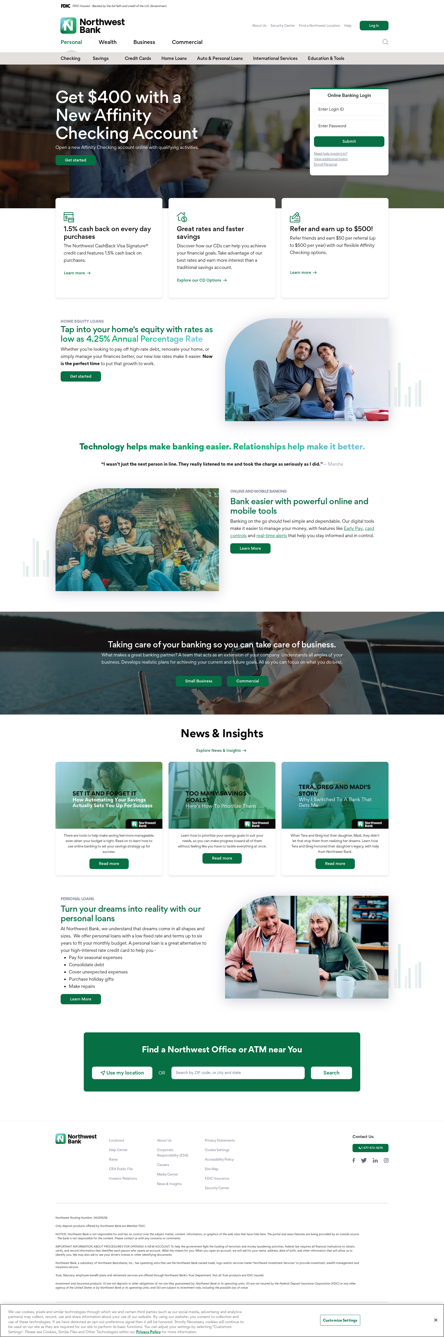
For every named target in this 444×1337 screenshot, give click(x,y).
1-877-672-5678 (372, 1148)
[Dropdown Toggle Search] (385, 42)
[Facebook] (354, 1159)
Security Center (283, 25)
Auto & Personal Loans (220, 58)
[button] (349, 141)
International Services (275, 58)
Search (331, 1073)
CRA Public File (121, 1169)
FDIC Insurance (217, 1178)
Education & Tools (326, 58)
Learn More (250, 548)
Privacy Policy (148, 1332)
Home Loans (174, 58)
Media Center (167, 1174)
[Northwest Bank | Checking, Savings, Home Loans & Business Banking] (92, 25)
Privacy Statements (220, 1140)
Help (347, 25)
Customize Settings (340, 1320)
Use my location (124, 1073)
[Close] (435, 1320)
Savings (101, 58)
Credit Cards (138, 58)
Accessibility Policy (219, 1159)
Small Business (198, 681)
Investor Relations (123, 1178)
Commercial (247, 681)
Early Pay (353, 528)
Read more (109, 863)
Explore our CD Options (199, 280)
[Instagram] (386, 1159)
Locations (116, 1140)
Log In (374, 25)
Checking (70, 58)
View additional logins (331, 159)
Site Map (211, 1169)
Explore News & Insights (218, 750)
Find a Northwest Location (319, 25)
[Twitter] (364, 1159)
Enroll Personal (325, 164)
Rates (113, 1159)
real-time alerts (271, 535)
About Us (259, 25)
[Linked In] (375, 1159)
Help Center (118, 1150)
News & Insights (169, 1184)
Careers (163, 1165)
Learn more (74, 272)
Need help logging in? (330, 153)
